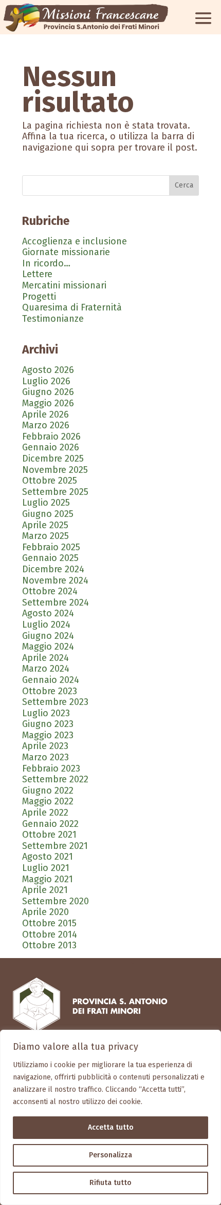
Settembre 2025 (55, 491)
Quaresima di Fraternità (72, 307)
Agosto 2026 (48, 370)
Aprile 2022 (45, 812)
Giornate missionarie (66, 252)
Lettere (37, 274)
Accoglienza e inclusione (74, 241)
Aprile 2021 (45, 890)
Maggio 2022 (47, 801)
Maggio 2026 (48, 403)
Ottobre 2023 (49, 691)
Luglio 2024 (46, 624)
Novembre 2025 (55, 469)
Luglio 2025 (46, 502)
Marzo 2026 (45, 425)
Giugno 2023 (47, 724)
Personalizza (110, 1155)
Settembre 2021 (55, 845)
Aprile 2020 (45, 912)
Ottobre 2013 (49, 945)
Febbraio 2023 (51, 768)
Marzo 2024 (45, 668)
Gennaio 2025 (50, 558)
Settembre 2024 (55, 602)
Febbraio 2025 (51, 547)
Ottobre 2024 (50, 591)
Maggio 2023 (47, 735)
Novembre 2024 (55, 580)
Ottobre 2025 (49, 480)
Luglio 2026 (46, 381)
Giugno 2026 (48, 392)
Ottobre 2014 (49, 934)
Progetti (39, 296)
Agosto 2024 (48, 613)
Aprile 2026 (45, 414)
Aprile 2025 (45, 525)
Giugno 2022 (47, 790)
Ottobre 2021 (49, 834)
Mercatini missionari (64, 285)
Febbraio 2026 (51, 436)
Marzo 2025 (45, 536)
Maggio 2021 (47, 879)
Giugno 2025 (47, 514)
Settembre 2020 (55, 901)
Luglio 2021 (45, 868)
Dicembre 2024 (53, 569)
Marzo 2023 (45, 757)
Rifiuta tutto (110, 1182)
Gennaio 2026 (50, 447)
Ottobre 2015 (49, 923)
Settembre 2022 (55, 779)
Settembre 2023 (55, 702)
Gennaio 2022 (50, 823)
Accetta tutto (111, 1127)
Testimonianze (53, 318)
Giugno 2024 (48, 635)
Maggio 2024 (48, 646)
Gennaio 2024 (50, 679)
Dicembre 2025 (53, 458)
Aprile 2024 (45, 657)
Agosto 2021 (47, 856)
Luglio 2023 (46, 713)
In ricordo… (46, 263)
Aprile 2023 (45, 746)
